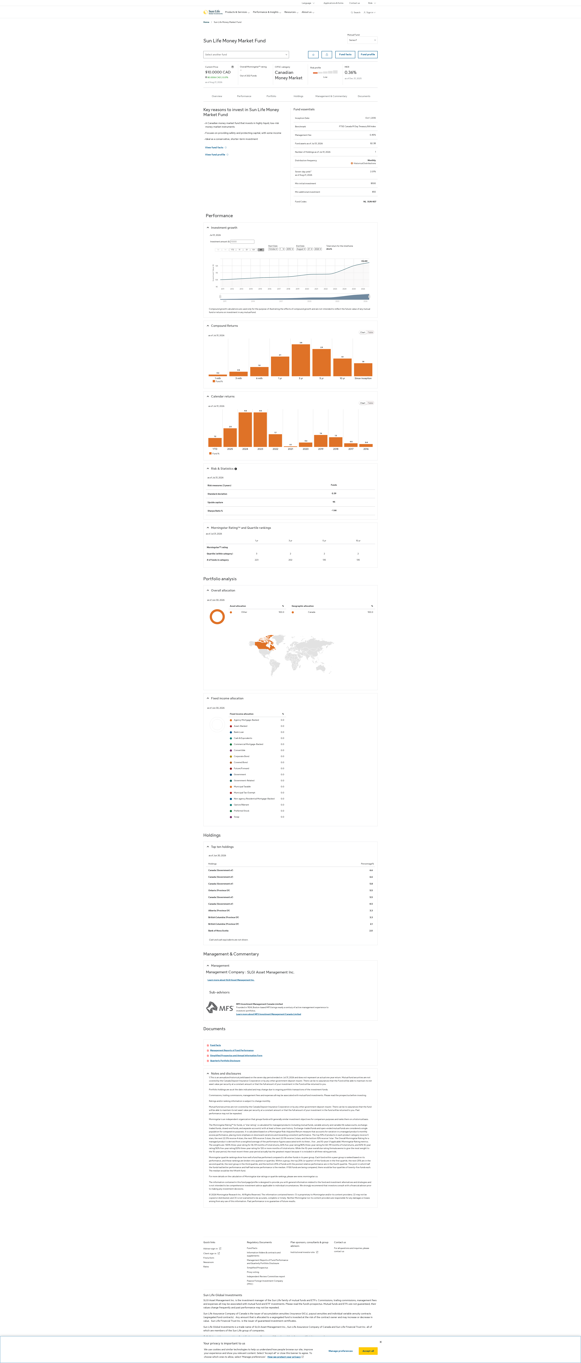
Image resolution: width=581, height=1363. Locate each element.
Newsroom (208, 1262)
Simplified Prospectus (257, 1267)
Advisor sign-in (210, 1248)
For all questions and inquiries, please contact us (351, 1250)
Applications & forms (333, 3)
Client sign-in (209, 1253)
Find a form (208, 1258)
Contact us (354, 3)
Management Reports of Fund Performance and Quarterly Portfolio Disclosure (267, 1261)
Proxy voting (253, 1272)
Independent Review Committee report (266, 1276)
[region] (290, 1349)
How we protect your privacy (284, 1357)
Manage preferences (341, 1351)
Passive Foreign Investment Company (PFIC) (265, 1282)
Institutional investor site (302, 1252)
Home (206, 22)
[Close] (380, 1342)
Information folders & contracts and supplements (264, 1254)
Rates (206, 1266)
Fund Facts (252, 1248)
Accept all (368, 1351)
